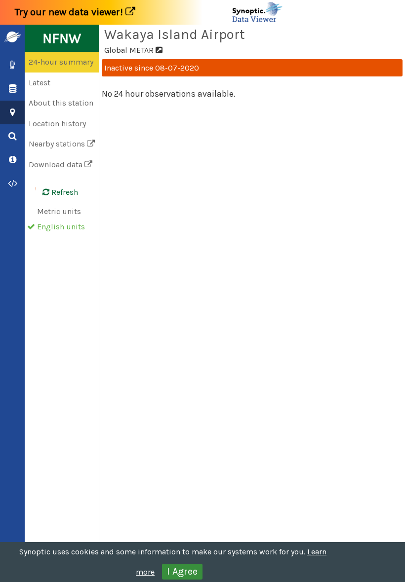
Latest (39, 82)
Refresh (63, 192)
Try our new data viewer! (70, 12)
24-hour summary (61, 62)
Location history (57, 123)
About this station (61, 103)
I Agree (182, 571)
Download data (56, 164)
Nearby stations (58, 143)
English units (61, 226)
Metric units (59, 211)
